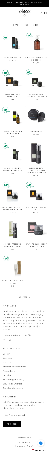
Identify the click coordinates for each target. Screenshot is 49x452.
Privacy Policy (9, 371)
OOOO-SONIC (36, 131)
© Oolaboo (24, 443)
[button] (40, 443)
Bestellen (7, 375)
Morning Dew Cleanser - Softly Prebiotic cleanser (36, 170)
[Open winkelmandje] (45, 13)
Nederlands (23, 437)
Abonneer (12, 424)
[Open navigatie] (3, 13)
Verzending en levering (13, 379)
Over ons (7, 358)
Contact (7, 362)
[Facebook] (4, 339)
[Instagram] (10, 339)
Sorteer (23, 297)
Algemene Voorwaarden (14, 366)
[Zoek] (41, 13)
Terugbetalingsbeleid (13, 388)
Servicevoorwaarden (12, 384)
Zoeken (6, 354)
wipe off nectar (12, 58)
